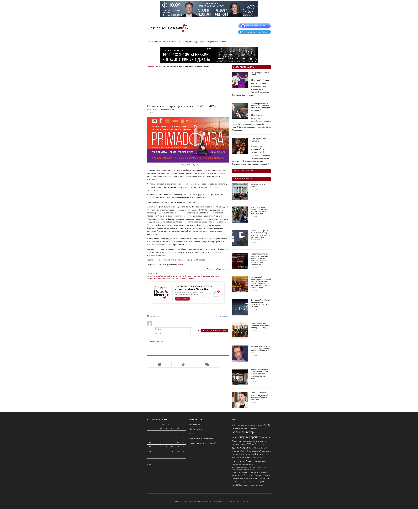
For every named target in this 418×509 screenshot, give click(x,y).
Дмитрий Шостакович (262, 451)
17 (150, 447)
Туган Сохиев (235, 482)
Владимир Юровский (239, 444)
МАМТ (248, 457)
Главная (150, 66)
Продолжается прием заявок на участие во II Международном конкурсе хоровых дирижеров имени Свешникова (260, 259)
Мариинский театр (243, 461)
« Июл (149, 464)
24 (150, 451)
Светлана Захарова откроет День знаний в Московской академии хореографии (260, 396)
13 (167, 442)
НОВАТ (251, 470)
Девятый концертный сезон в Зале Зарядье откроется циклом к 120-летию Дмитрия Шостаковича (261, 235)
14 (172, 442)
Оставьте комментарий (165, 109)
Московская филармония (260, 465)
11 (155, 442)
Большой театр (243, 432)
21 (172, 447)
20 (167, 447)
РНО (263, 475)
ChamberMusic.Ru (195, 429)
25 (155, 451)
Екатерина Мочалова (192, 276)
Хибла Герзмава (253, 482)
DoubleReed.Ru (194, 424)
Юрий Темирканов (245, 485)
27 (167, 451)
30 (183, 451)
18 (155, 447)
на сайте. (181, 264)
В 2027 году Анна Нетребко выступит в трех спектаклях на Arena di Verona (259, 210)
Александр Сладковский (256, 425)
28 (172, 451)
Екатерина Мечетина (176, 276)
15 (178, 442)
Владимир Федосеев (260, 441)
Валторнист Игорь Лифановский (201, 438)
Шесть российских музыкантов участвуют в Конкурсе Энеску (260, 325)
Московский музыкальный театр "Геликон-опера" (249, 467)
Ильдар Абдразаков (249, 454)
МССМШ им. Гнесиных (257, 457)
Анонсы (159, 66)
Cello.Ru (192, 434)
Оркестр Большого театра (260, 470)
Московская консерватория (242, 465)
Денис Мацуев (240, 447)
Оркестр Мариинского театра (244, 472)
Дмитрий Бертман (255, 448)
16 (183, 442)
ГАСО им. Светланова (255, 444)
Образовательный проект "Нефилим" (202, 443)
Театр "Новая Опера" (246, 478)
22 (178, 447)
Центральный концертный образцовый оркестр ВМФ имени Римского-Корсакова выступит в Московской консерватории (261, 282)
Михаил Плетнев (260, 462)
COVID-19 (234, 425)
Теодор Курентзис (261, 478)
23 (183, 447)
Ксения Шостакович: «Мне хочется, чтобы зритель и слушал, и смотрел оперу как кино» (259, 374)
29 (178, 451)
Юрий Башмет (192, 278)
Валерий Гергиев (248, 437)
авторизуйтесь (222, 316)
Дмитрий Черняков (248, 451)
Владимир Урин (246, 441)
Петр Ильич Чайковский (253, 475)
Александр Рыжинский (160, 276)
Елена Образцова (237, 454)
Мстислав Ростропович (240, 470)
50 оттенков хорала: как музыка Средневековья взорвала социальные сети (261, 350)
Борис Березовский (259, 433)
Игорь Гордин (206, 276)
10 (150, 442)
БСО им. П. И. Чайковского (249, 428)
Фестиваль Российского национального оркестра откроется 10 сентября (260, 303)
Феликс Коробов (244, 482)
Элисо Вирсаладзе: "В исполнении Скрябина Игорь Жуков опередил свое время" (260, 107)
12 (161, 442)
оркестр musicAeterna (257, 485)
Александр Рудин (242, 425)
